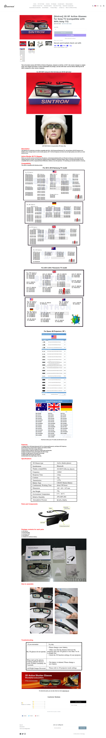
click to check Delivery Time (60, 47)
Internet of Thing (57, 5)
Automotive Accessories (35, 7)
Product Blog (54, 7)
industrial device (48, 5)
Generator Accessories (68, 5)
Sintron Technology (81, 733)
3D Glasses (53, 4)
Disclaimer (22, 726)
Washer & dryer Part (37, 5)
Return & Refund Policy (71, 7)
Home (34, 4)
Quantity (56, 27)
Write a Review (78, 701)
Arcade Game (61, 4)
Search (21, 725)
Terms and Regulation (25, 728)
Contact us (61, 7)
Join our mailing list (58, 724)
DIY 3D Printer (41, 4)
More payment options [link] (70, 38)
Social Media (46, 7)
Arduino (48, 4)
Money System (69, 4)
